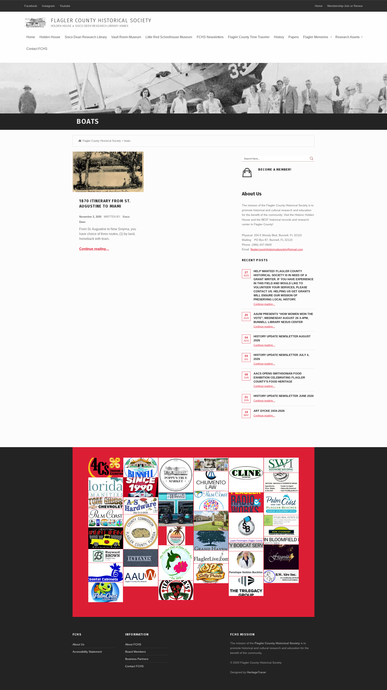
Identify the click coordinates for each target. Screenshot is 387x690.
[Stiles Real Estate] (281, 520)
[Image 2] (175, 509)
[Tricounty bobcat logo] (246, 547)
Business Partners (136, 659)
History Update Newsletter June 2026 (284, 395)
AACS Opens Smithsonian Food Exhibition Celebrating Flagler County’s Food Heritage (279, 377)
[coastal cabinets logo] (105, 572)
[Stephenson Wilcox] (211, 464)
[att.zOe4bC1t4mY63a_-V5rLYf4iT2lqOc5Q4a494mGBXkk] (281, 482)
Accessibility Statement (87, 651)
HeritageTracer (256, 672)
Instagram (48, 5)
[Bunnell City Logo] (140, 467)
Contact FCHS (36, 48)
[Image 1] (281, 504)
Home (30, 37)
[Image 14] (105, 487)
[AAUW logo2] (140, 576)
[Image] (105, 538)
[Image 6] (140, 505)
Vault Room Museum (126, 37)
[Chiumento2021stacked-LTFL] (211, 481)
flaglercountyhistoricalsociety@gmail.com (277, 249)
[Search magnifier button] (311, 158)
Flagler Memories (315, 37)
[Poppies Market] (175, 475)
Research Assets (347, 37)
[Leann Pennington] (246, 540)
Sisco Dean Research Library (86, 38)
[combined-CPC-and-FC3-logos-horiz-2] (211, 501)
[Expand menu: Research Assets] (362, 37)
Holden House (50, 38)
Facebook (30, 5)
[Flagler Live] (211, 557)
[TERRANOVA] (175, 590)
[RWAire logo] (281, 576)
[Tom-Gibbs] (105, 503)
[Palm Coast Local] (105, 592)
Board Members (135, 651)
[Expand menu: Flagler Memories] (331, 37)
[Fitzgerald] (281, 557)
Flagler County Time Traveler (248, 37)
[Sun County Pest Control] (281, 531)
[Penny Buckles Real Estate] (246, 563)
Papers (293, 37)
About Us (78, 644)
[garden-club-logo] (175, 562)
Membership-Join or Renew (345, 5)
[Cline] (246, 475)
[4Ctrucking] (105, 467)
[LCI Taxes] (140, 558)
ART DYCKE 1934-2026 (269, 410)
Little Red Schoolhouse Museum (169, 37)
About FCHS (133, 644)
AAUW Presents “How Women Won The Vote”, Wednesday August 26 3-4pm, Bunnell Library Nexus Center (283, 318)
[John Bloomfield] (281, 540)
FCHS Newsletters (210, 37)
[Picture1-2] (281, 465)
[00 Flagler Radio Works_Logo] (246, 502)
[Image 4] (105, 518)
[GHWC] (211, 540)
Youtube (65, 5)
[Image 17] (140, 487)
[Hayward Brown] (105, 556)
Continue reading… (94, 249)
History (279, 38)
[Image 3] (140, 531)
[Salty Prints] (211, 573)
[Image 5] (246, 525)
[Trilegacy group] (246, 586)
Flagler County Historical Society (101, 20)
